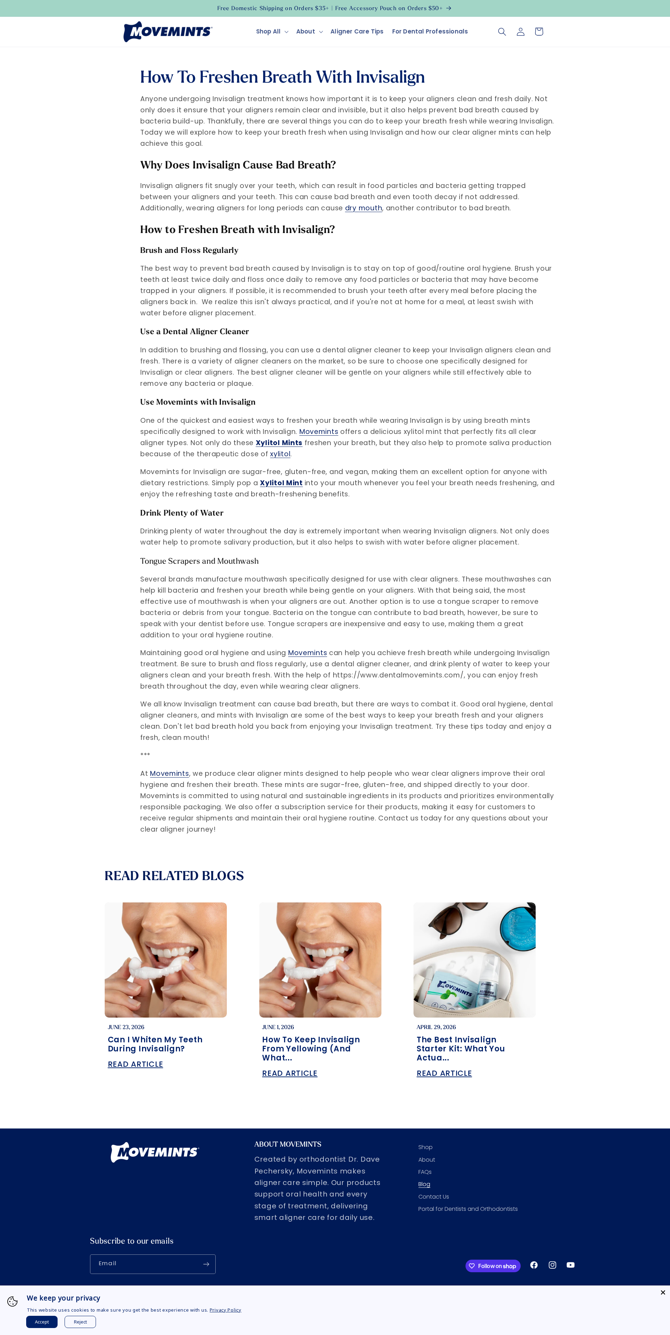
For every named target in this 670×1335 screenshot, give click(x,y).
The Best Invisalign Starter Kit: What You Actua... (461, 1049)
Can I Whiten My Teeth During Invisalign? (155, 1044)
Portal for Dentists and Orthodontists (468, 1209)
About (305, 31)
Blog (424, 1184)
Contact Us (433, 1197)
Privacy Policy (225, 1310)
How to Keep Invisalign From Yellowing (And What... (311, 1049)
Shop (425, 1147)
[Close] (663, 1292)
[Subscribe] (206, 1264)
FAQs (425, 1172)
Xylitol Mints (279, 443)
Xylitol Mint (281, 483)
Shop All (268, 31)
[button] (272, 31)
